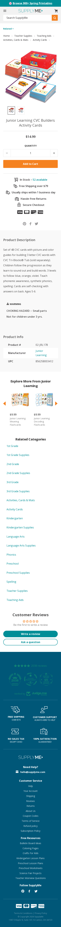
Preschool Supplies (18, 573)
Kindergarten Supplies (20, 527)
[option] (11, 110)
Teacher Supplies (23, 35)
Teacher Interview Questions (30, 878)
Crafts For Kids (30, 853)
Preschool (13, 563)
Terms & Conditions (23, 913)
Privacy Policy (41, 913)
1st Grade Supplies (18, 455)
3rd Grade (13, 482)
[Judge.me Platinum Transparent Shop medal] (30, 679)
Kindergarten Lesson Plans (30, 858)
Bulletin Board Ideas (30, 843)
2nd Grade (13, 464)
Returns (31, 805)
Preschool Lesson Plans (30, 863)
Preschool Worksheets (30, 868)
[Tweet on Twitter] (36, 223)
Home (6, 35)
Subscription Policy (30, 830)
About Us (30, 810)
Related (7, 28)
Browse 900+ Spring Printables (32, 3)
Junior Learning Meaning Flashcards (18, 421)
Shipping (30, 796)
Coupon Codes (30, 815)
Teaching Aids (44, 35)
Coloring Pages (31, 848)
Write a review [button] (30, 634)
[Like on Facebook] (30, 223)
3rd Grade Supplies (18, 491)
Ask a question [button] (30, 642)
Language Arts (16, 536)
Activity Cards (40, 39)
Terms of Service (31, 820)
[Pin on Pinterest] (24, 223)
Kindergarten (15, 518)
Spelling (11, 581)
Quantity (31, 145)
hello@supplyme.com (32, 772)
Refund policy (30, 825)
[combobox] (27, 18)
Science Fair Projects (30, 873)
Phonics (11, 554)
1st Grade (12, 446)
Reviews (30, 801)
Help (30, 786)
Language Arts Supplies (21, 545)
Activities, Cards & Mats (15, 39)
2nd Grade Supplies (18, 473)
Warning (15, 304)
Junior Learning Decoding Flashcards (42, 421)
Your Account (30, 790)
